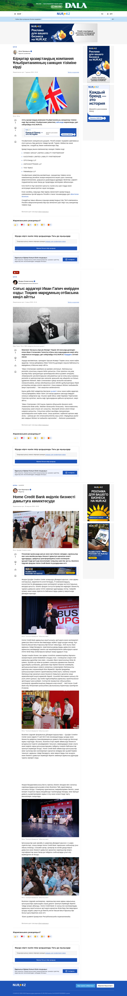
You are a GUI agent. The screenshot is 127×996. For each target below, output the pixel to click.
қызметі (54, 391)
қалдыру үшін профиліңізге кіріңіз (55, 241)
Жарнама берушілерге (105, 985)
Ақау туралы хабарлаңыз (85, 985)
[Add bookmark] (15, 141)
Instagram (71, 259)
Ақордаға (68, 354)
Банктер (21, 485)
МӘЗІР (19, 14)
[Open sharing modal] (15, 135)
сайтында (59, 122)
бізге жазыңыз (44, 212)
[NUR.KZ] (63, 13)
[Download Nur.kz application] (63, 5)
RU (102, 14)
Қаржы (15, 485)
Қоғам (15, 47)
